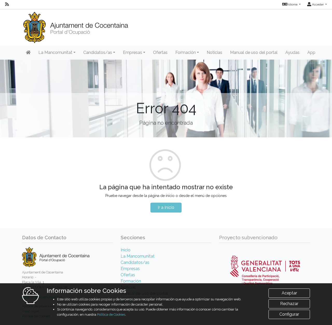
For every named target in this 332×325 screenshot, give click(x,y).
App (311, 52)
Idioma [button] (292, 4)
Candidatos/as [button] (97, 52)
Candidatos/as (135, 262)
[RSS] (7, 4)
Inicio (125, 250)
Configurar (289, 314)
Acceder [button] (317, 4)
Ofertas (160, 52)
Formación (131, 281)
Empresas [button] (132, 52)
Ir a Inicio (166, 207)
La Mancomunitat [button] (55, 52)
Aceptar (289, 293)
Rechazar (289, 303)
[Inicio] (75, 25)
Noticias (214, 52)
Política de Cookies (111, 314)
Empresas (130, 268)
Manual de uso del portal (254, 52)
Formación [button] (185, 52)
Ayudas (292, 52)
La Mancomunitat (138, 256)
